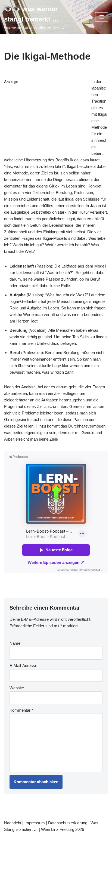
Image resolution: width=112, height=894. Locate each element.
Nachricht (12, 823)
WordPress (58, 839)
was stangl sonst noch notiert (70, 845)
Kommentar (21, 710)
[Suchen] (90, 17)
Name (15, 643)
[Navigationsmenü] (101, 16)
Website (17, 688)
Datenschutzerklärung (67, 823)
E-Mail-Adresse (23, 665)
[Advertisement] (56, 121)
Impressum (34, 823)
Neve (12, 839)
